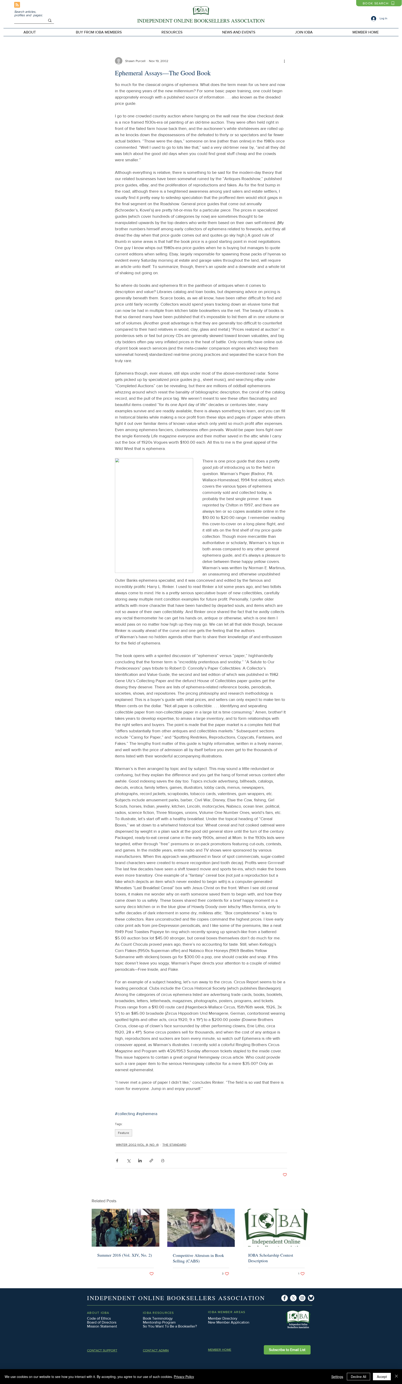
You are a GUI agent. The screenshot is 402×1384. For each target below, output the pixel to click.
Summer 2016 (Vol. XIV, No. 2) (124, 1255)
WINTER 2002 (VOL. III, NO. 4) (137, 1144)
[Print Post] (163, 1160)
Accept (382, 1376)
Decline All (358, 1376)
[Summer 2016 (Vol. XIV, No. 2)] (125, 1228)
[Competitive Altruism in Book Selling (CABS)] (201, 1228)
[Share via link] (151, 1160)
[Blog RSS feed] (17, 5)
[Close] (396, 1376)
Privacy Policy (184, 1376)
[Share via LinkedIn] (140, 1160)
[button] (98, 32)
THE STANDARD (174, 1144)
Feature (123, 1133)
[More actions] (284, 61)
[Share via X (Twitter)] (128, 1160)
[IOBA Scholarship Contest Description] (276, 1228)
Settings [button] (337, 1376)
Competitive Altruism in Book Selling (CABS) (198, 1258)
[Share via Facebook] (117, 1160)
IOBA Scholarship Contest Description (270, 1257)
